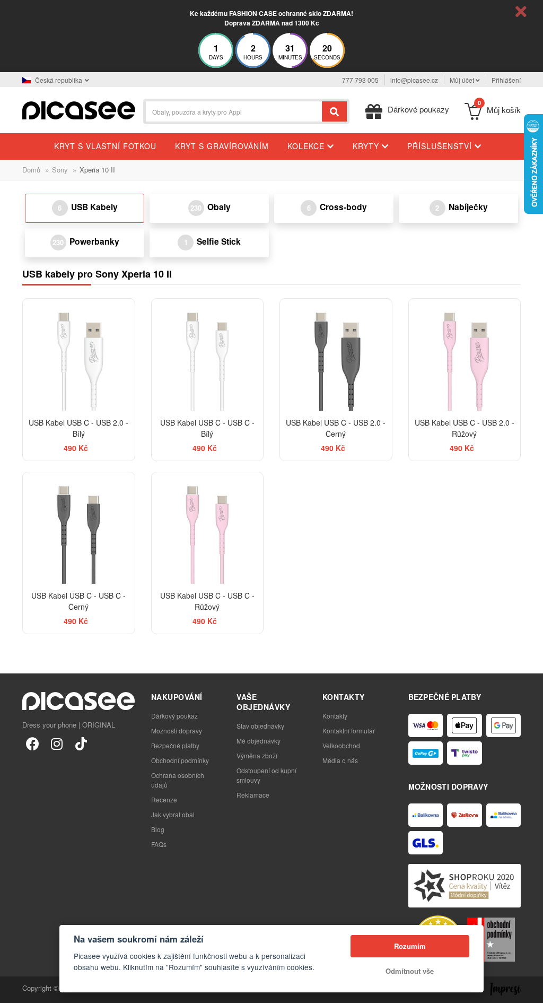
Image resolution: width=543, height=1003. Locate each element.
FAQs (159, 844)
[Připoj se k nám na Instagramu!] (56, 743)
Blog (157, 829)
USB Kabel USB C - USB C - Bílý (207, 428)
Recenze (164, 799)
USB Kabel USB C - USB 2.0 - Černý (336, 428)
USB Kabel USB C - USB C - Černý (78, 601)
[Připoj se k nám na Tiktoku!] (81, 743)
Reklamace (253, 794)
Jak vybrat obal (173, 814)
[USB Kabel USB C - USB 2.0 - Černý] (336, 355)
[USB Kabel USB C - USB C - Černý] (79, 528)
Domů (31, 170)
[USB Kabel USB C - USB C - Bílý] (208, 355)
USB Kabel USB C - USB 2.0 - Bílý (78, 428)
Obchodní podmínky (180, 760)
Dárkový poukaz (174, 715)
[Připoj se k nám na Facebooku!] (32, 743)
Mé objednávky (259, 740)
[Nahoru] (13, 989)
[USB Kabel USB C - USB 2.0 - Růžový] (465, 355)
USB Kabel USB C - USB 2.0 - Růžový (464, 428)
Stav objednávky (260, 725)
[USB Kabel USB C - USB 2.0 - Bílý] (79, 355)
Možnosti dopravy (176, 730)
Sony (60, 170)
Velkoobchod (341, 745)
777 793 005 (360, 79)
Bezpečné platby (175, 745)
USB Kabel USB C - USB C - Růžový (207, 601)
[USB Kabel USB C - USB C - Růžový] (208, 528)
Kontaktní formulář (348, 730)
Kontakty (334, 715)
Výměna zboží (257, 755)
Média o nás (340, 760)
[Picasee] (78, 109)
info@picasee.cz (414, 79)
